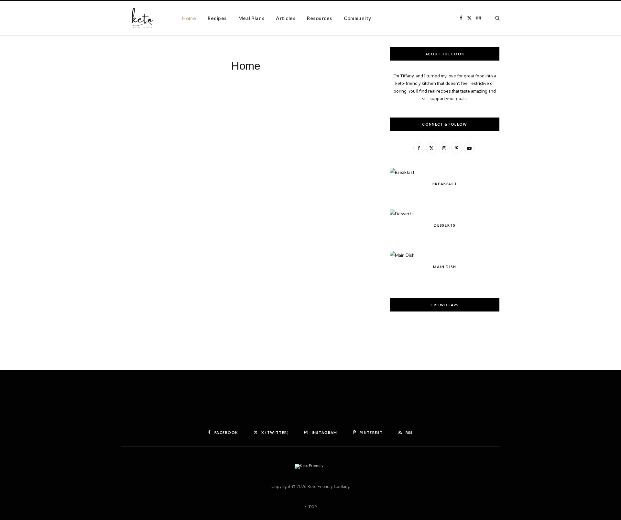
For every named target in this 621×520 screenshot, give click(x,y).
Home (189, 18)
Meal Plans (251, 18)
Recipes (217, 18)
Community (357, 18)
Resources (319, 18)
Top (312, 506)
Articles (285, 18)
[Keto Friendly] (141, 18)
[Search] (494, 18)
